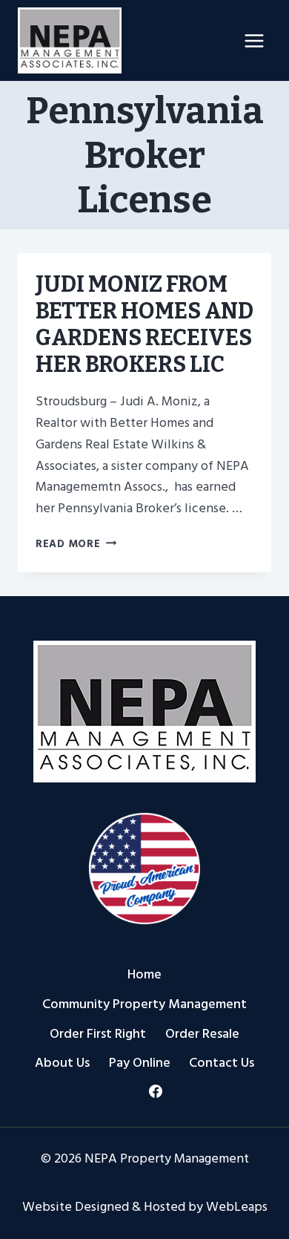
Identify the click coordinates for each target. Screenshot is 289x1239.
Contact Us (221, 1062)
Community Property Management (144, 1004)
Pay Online (139, 1062)
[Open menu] (253, 40)
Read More (76, 543)
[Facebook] (155, 1091)
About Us (62, 1062)
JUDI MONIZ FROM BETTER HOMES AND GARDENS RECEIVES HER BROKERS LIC (144, 324)
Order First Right (98, 1034)
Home (144, 974)
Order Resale (202, 1034)
